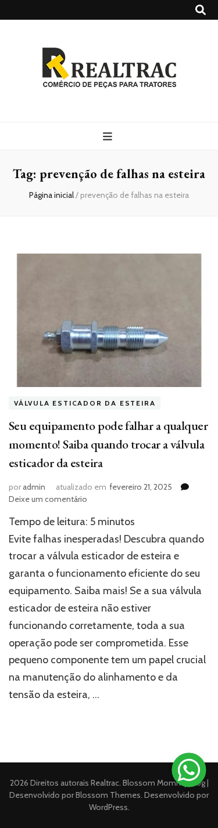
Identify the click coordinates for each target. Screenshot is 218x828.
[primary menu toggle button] (109, 136)
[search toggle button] (200, 10)
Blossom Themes (107, 795)
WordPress (108, 807)
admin (34, 487)
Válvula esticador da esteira (84, 403)
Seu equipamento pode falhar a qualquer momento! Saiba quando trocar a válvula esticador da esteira (108, 444)
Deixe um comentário (48, 499)
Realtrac (105, 783)
